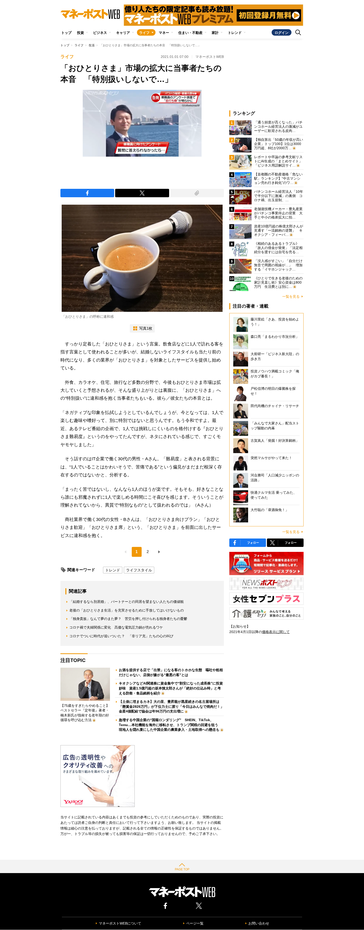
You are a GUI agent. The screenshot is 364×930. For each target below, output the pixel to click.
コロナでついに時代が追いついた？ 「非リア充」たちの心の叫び (121, 636)
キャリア (123, 33)
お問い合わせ (258, 923)
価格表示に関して (276, 632)
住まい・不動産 (190, 33)
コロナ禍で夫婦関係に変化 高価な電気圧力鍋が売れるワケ (116, 627)
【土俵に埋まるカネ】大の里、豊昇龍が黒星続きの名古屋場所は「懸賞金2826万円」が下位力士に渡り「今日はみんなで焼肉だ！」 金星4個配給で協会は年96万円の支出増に (173, 706)
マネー (164, 33)
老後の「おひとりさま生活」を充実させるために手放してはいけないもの (126, 610)
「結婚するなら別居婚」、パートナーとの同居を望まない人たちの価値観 (126, 602)
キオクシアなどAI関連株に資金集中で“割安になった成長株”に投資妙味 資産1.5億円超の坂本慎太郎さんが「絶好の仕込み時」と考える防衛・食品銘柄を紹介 (171, 688)
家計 (215, 33)
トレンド (235, 33)
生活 (92, 45)
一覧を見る (291, 296)
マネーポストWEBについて (120, 923)
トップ (66, 33)
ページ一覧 (195, 923)
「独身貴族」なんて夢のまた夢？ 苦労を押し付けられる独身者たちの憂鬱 (128, 619)
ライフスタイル (139, 570)
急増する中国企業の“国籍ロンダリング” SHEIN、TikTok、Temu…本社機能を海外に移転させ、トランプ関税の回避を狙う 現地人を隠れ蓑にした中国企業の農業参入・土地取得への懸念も (170, 725)
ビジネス (100, 33)
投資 (80, 33)
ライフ (144, 33)
